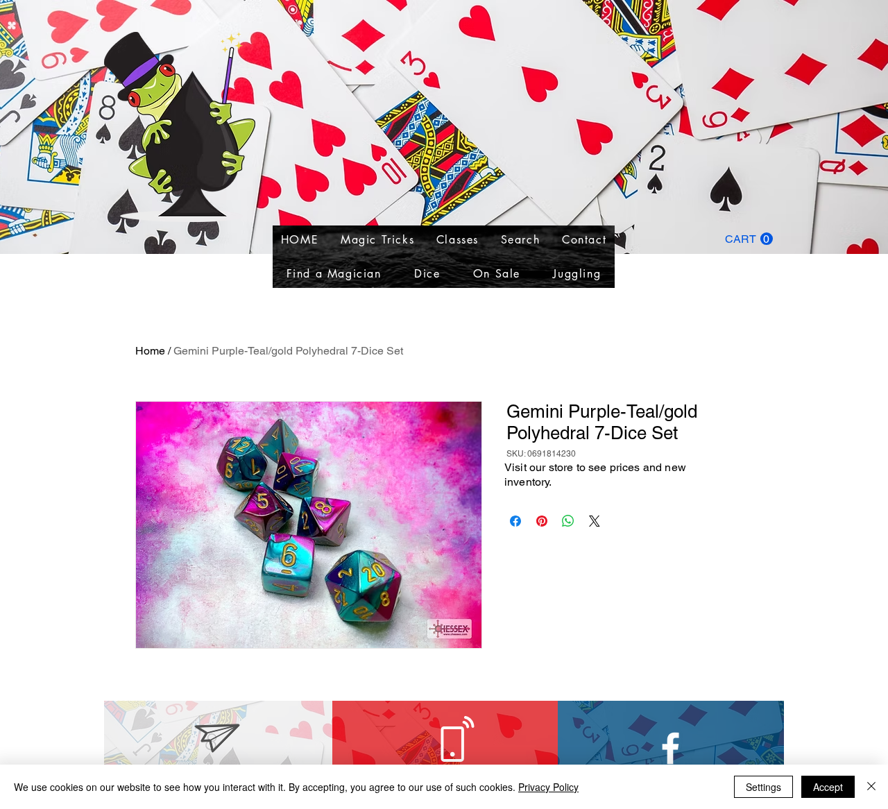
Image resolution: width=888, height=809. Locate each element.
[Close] (871, 787)
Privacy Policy (548, 787)
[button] (749, 239)
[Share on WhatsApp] (568, 521)
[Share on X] (594, 521)
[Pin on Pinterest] (541, 521)
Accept (828, 787)
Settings (763, 787)
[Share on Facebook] (515, 521)
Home (150, 350)
